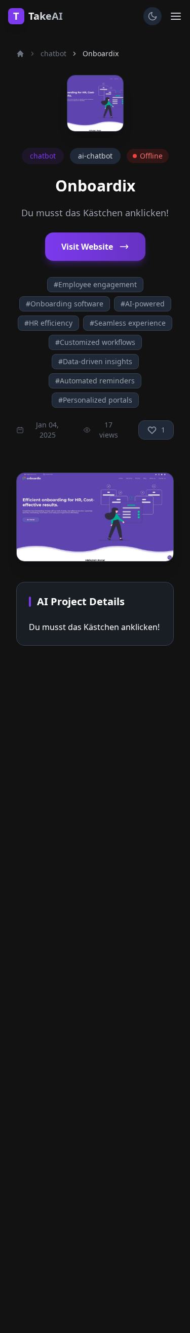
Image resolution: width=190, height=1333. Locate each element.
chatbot (53, 53)
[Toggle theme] (152, 16)
